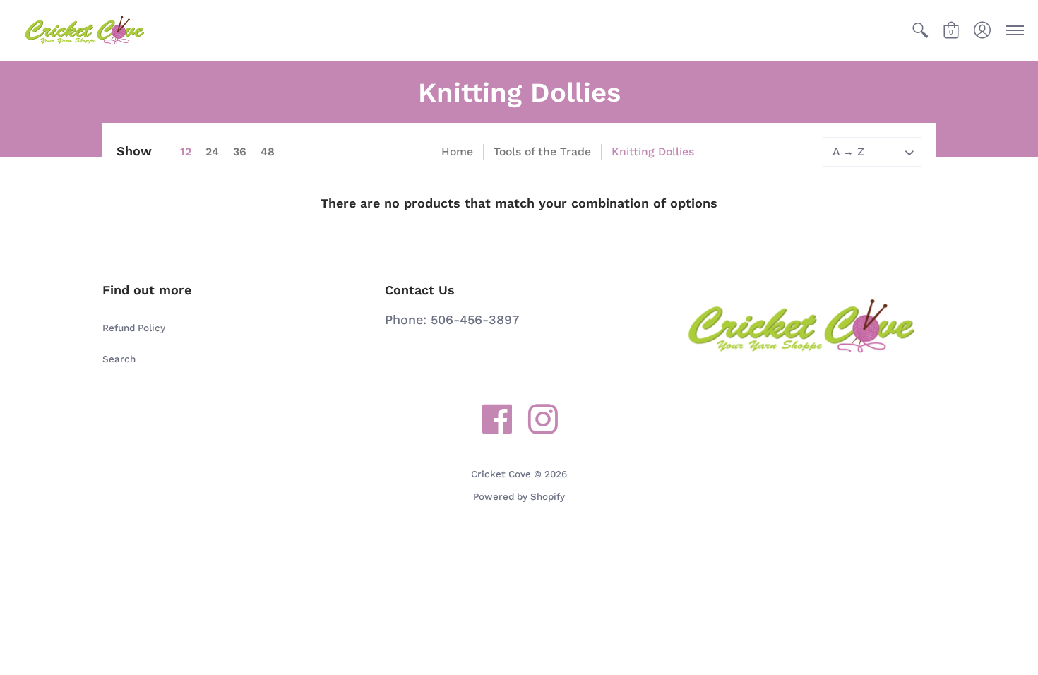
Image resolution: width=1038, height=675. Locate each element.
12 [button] (185, 151)
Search (119, 358)
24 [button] (212, 151)
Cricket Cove (501, 473)
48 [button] (268, 151)
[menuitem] (920, 30)
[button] (920, 30)
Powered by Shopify (519, 496)
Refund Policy (133, 327)
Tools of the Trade (542, 151)
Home (457, 151)
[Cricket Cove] (84, 30)
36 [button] (239, 151)
